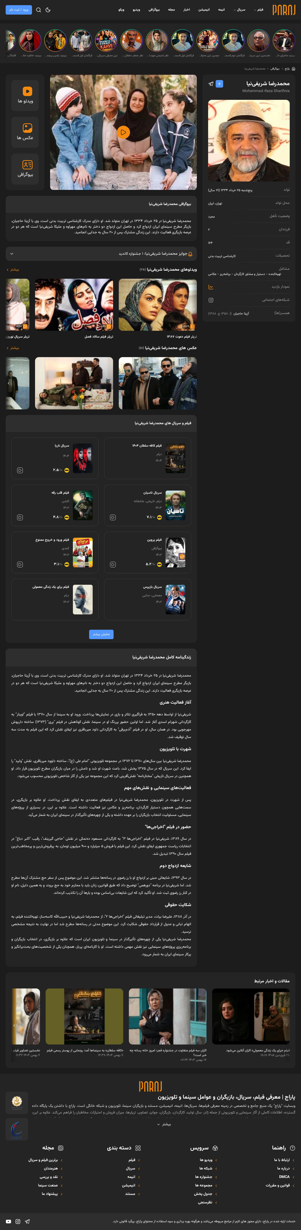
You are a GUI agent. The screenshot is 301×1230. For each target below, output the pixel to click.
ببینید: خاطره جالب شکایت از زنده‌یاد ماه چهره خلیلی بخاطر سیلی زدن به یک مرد (30, 55)
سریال (241, 10)
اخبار (186, 9)
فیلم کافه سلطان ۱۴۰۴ (147, 446)
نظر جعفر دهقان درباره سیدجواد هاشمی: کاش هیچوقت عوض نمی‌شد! (132, 55)
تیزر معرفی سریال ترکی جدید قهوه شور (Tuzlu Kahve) (107, 55)
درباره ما (283, 1169)
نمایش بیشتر (101, 634)
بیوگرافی (154, 9)
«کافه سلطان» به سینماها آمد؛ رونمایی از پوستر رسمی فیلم (85, 1050)
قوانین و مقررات (278, 1186)
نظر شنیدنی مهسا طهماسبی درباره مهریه (157, 55)
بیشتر (14, 270)
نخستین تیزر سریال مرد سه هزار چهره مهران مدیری (259, 55)
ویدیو (136, 9)
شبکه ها (205, 1169)
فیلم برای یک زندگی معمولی (50, 587)
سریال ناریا (62, 446)
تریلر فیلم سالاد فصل (99, 337)
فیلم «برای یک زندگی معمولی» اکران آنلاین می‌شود (258, 1050)
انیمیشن (204, 9)
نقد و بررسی (49, 1177)
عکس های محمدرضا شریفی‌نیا (168, 348)
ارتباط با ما (282, 1160)
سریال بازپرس (152, 587)
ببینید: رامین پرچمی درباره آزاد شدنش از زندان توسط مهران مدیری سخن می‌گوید (56, 55)
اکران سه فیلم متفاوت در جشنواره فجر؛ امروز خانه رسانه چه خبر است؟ (168, 1053)
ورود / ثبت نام (18, 9)
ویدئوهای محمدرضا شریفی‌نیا (168, 269)
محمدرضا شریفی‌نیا (255, 69)
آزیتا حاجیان (241, 313)
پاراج (287, 69)
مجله (171, 9)
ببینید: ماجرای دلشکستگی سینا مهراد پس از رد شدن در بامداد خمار (284, 55)
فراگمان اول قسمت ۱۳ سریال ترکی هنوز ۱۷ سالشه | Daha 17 (183, 55)
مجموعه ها (203, 1186)
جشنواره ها (203, 1177)
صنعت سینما (48, 1186)
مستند (130, 1194)
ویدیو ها (206, 1160)
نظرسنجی (205, 1203)
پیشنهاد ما (50, 1194)
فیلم (260, 10)
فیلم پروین (154, 540)
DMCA (284, 1177)
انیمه (221, 9)
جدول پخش (203, 1194)
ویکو (121, 9)
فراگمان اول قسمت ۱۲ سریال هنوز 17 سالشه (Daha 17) (81, 55)
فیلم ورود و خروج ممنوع (52, 540)
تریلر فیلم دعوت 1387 (182, 337)
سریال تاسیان (152, 493)
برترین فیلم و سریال (43, 1160)
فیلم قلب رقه (60, 493)
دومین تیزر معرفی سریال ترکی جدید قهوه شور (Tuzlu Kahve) (208, 55)
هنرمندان (51, 1169)
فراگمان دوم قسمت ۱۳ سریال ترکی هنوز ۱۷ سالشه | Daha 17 (234, 55)
